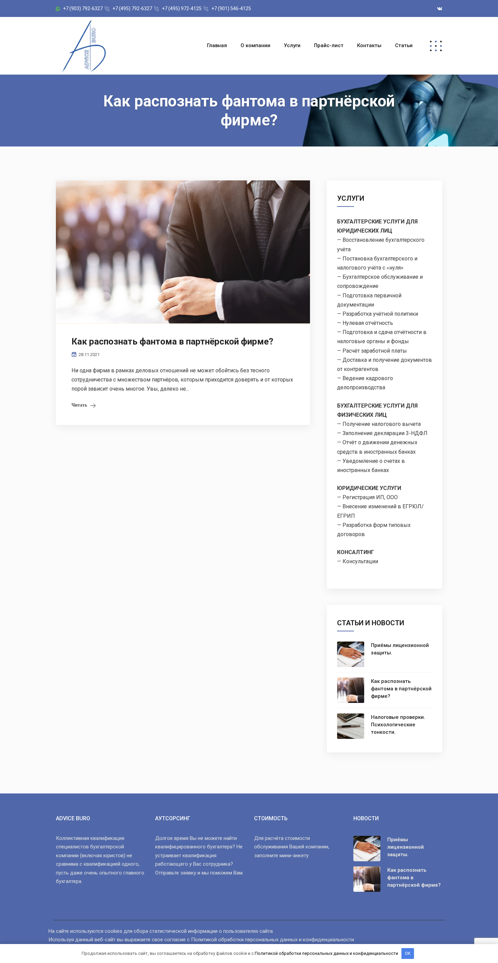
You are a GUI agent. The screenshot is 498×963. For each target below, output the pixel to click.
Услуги (292, 45)
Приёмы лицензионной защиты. (400, 649)
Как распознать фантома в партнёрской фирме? (172, 341)
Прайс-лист (329, 45)
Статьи (404, 45)
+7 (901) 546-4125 (231, 8)
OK (408, 953)
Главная (217, 45)
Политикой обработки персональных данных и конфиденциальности (272, 940)
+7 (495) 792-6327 (132, 8)
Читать (79, 405)
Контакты (369, 45)
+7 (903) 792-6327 (83, 8)
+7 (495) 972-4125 (182, 8)
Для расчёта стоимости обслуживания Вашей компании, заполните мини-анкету (291, 847)
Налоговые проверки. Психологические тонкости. (398, 724)
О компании (255, 45)
